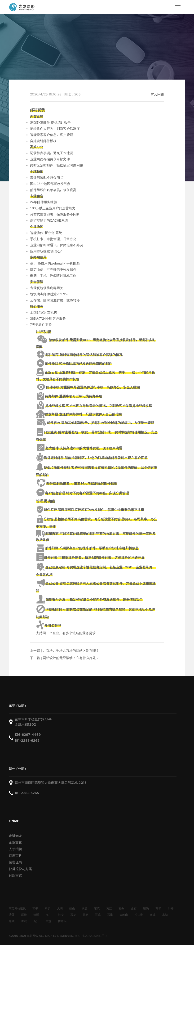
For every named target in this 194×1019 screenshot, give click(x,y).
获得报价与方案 (20, 869)
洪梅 (170, 908)
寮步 (47, 908)
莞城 (11, 921)
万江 (36, 921)
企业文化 (15, 842)
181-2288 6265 (27, 793)
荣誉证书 (15, 862)
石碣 (98, 914)
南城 (152, 914)
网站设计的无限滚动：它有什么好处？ (71, 658)
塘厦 (11, 914)
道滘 (24, 921)
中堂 (48, 921)
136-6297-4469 (28, 734)
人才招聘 (15, 849)
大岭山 (123, 914)
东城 (165, 914)
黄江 (109, 908)
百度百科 (15, 855)
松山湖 (139, 914)
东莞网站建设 (17, 908)
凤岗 (85, 914)
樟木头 (62, 921)
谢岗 (146, 908)
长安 (61, 914)
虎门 (48, 914)
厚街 (24, 914)
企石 (134, 908)
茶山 (72, 908)
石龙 (73, 914)
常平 (35, 908)
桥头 (121, 908)
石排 (110, 914)
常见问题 (157, 94)
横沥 (84, 908)
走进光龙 (15, 835)
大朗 (60, 908)
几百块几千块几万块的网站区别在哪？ (71, 650)
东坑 (97, 908)
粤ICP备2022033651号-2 (91, 935)
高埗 (158, 908)
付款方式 (15, 875)
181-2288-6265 (27, 740)
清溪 (36, 914)
